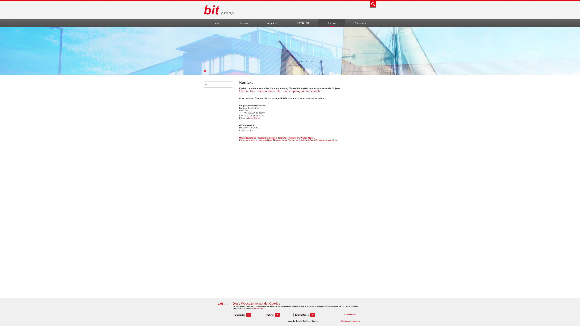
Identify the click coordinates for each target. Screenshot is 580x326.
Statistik (270, 315)
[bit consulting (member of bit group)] (220, 10)
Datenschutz (258, 308)
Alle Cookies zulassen (350, 321)
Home (217, 23)
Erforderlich (240, 315)
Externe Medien (302, 315)
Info (206, 84)
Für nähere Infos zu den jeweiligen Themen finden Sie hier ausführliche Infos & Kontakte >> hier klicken (288, 140)
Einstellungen (350, 314)
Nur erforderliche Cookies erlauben (303, 321)
